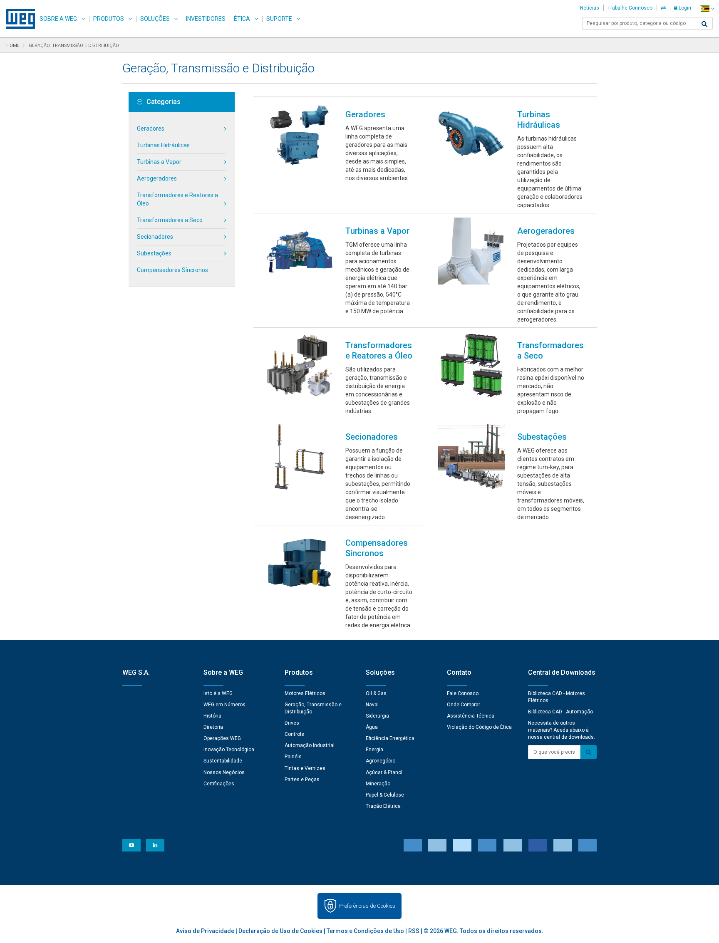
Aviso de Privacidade (205, 931)
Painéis (293, 757)
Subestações (154, 253)
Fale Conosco (463, 693)
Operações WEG (222, 738)
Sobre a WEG (58, 18)
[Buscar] (704, 24)
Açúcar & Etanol (384, 772)
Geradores (150, 128)
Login (684, 8)
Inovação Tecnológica (228, 749)
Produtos (108, 18)
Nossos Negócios (224, 772)
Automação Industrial (310, 745)
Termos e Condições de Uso (365, 931)
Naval (372, 705)
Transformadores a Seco (170, 220)
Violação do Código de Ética (479, 727)
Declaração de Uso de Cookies (280, 931)
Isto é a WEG (218, 693)
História (212, 716)
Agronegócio (380, 761)
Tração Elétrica (383, 806)
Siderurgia (377, 716)
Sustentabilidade (222, 761)
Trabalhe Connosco (629, 8)
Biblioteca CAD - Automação (560, 712)
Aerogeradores (157, 178)
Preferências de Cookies (367, 906)
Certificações (218, 784)
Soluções (155, 18)
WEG (17, 18)
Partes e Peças (302, 779)
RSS (413, 931)
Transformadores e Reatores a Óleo (177, 199)
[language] (707, 8)
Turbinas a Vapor (159, 161)
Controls (294, 734)
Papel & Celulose (385, 795)
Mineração (378, 784)
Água (372, 727)
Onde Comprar (463, 705)
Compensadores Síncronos (172, 270)
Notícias (589, 8)
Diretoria (213, 727)
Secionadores (155, 236)
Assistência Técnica (470, 716)
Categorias (163, 102)
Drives (292, 723)
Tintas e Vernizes (305, 768)
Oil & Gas (376, 693)
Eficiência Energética (390, 738)
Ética (242, 18)
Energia (374, 749)
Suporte (279, 18)
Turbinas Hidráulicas (163, 145)
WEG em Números (224, 705)
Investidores (206, 18)
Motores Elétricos (305, 693)
